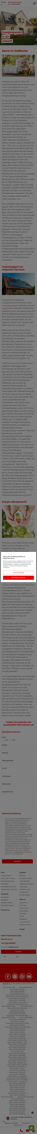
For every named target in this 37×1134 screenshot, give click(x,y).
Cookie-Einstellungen (18, 572)
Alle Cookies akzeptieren (18, 577)
